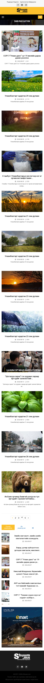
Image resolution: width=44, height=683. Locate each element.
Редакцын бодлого (13, 2)
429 (28, 502)
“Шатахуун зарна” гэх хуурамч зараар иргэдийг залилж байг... (22, 377)
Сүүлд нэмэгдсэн (8, 527)
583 (28, 420)
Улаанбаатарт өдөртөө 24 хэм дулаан (22, 136)
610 (28, 382)
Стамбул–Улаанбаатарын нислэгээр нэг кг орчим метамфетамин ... (22, 177)
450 (28, 259)
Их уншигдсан (22, 527)
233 (28, 181)
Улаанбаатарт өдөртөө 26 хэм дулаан (22, 456)
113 (28, 99)
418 (28, 299)
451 (28, 460)
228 (28, 219)
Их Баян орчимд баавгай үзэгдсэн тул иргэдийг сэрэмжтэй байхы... (22, 498)
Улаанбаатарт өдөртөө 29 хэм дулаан (22, 96)
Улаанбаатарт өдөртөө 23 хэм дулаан (22, 256)
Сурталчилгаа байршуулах (28, 2)
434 (28, 339)
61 (28, 61)
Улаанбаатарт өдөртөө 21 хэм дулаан (22, 216)
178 (28, 139)
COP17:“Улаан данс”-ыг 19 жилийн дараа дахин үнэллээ (22, 57)
